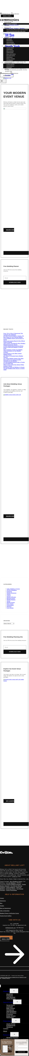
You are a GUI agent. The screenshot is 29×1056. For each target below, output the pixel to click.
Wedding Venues (11, 602)
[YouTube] (10, 852)
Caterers (9, 595)
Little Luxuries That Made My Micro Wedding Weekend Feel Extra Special (14, 344)
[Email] (12, 852)
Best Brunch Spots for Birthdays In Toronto (13, 367)
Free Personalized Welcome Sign (15, 31)
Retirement (9, 60)
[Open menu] (3, 81)
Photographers (10, 605)
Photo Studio (7, 1021)
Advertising (3, 900)
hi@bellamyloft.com (10, 927)
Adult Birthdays (11, 54)
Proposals (9, 40)
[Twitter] (4, 852)
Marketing (9, 606)
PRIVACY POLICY (6, 978)
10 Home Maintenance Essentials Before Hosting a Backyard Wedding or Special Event (13, 347)
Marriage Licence (11, 598)
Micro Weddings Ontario (16, 881)
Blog (1, 903)
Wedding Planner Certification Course (9, 913)
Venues (8, 601)
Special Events (8, 1002)
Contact (6, 69)
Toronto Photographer (11, 890)
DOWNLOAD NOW (15, 282)
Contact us (14, 876)
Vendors (9, 594)
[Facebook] (1, 852)
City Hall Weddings (11, 883)
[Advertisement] (14, 305)
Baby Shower (10, 50)
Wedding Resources (11, 593)
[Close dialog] (27, 1041)
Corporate (9, 49)
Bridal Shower (10, 58)
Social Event (10, 47)
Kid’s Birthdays (10, 55)
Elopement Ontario (10, 888)
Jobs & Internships (5, 910)
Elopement (9, 591)
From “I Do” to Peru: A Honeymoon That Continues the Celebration (13, 334)
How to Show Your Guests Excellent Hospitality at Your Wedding (12, 360)
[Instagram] (6, 852)
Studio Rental (10, 64)
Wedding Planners (11, 23)
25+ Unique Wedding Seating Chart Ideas (13, 358)
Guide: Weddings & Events (13, 588)
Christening (9, 52)
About (6, 19)
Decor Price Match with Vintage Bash (17, 29)
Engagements (10, 65)
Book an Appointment (5, 908)
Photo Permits (10, 43)
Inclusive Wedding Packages (13, 884)
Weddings (9, 39)
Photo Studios (10, 603)
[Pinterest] (8, 852)
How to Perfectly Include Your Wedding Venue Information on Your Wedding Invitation (12, 351)
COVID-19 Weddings (12, 590)
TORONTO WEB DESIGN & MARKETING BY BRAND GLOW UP (13, 978)
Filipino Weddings (10, 887)
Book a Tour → (7, 15)
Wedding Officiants (11, 597)
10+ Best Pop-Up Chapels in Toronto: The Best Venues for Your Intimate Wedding (13, 336)
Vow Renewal (10, 42)
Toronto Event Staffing (5, 915)
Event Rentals (10, 608)
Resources (6, 1035)
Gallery (6, 25)
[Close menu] (0, 986)
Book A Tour (6, 75)
